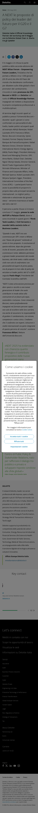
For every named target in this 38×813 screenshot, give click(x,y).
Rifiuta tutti (19, 441)
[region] (19, 406)
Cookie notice (27, 430)
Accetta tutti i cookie (19, 436)
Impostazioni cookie (18, 447)
